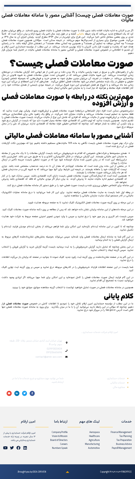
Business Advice (124, 444)
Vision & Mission (60, 436)
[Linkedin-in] (16, 393)
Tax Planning (125, 436)
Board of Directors (59, 440)
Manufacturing (92, 444)
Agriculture (94, 440)
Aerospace (94, 432)
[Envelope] (9, 393)
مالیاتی (80, 34)
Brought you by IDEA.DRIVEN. (31, 472)
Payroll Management (122, 448)
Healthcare (94, 436)
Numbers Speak (60, 448)
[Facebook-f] (32, 393)
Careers (64, 444)
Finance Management (121, 432)
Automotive (94, 448)
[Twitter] (24, 393)
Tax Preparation (124, 440)
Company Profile (60, 432)
